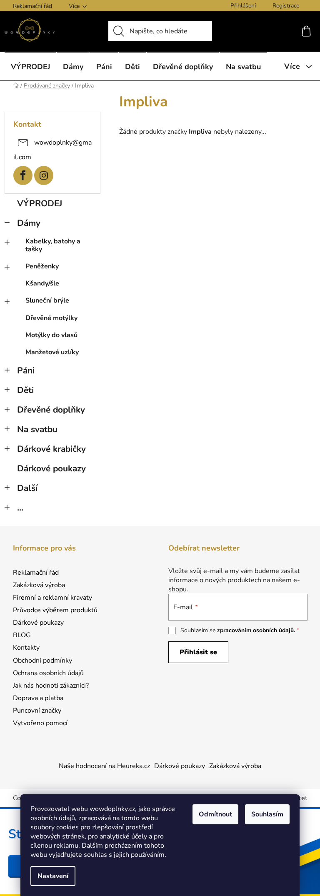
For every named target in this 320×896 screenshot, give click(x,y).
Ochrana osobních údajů (48, 673)
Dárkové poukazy (51, 468)
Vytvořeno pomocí (40, 723)
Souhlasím (267, 814)
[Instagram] (43, 175)
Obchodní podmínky (42, 660)
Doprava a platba (38, 698)
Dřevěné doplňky (51, 409)
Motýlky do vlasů (51, 335)
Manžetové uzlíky (52, 352)
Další (27, 488)
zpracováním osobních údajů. (256, 630)
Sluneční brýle (47, 300)
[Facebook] (22, 175)
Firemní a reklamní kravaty (52, 597)
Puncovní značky (37, 710)
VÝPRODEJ (39, 203)
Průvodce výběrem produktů (55, 610)
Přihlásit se (198, 652)
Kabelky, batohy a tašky (52, 245)
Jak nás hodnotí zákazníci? (51, 685)
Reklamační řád (32, 6)
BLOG (22, 635)
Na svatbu (37, 429)
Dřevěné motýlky (51, 318)
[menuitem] (30, 66)
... (20, 507)
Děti (25, 390)
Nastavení (53, 876)
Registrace (285, 6)
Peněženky (42, 266)
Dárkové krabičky (51, 449)
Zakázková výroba (39, 585)
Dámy (28, 223)
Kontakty (26, 647)
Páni (26, 370)
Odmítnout (215, 814)
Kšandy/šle (42, 283)
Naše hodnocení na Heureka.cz (104, 766)
